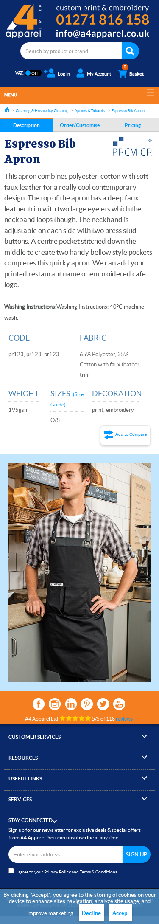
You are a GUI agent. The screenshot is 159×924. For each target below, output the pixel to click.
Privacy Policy (57, 872)
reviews (124, 718)
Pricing (133, 125)
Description (26, 125)
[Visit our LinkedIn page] (71, 704)
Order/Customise (80, 125)
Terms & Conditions (98, 872)
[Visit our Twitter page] (103, 704)
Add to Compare (131, 434)
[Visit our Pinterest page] (87, 704)
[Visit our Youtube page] (119, 704)
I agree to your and (66, 872)
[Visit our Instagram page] (55, 704)
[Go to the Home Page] (7, 109)
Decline (91, 913)
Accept (120, 913)
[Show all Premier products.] (133, 146)
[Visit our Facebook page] (39, 704)
